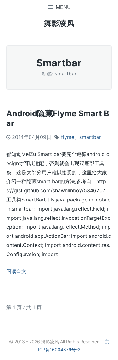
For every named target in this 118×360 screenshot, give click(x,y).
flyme (67, 137)
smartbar (90, 137)
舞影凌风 (59, 23)
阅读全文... (18, 271)
